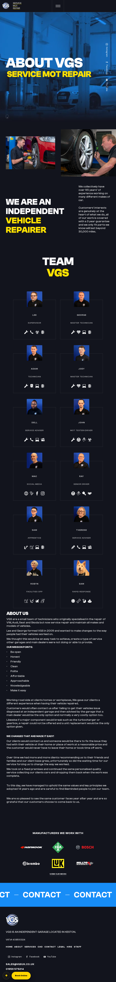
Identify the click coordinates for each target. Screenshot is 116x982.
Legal (61, 947)
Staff (77, 947)
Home (9, 947)
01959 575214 (15, 969)
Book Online (21, 976)
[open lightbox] (58, 153)
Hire (69, 947)
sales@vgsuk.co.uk (20, 964)
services (30, 947)
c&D (40, 947)
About (18, 947)
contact (50, 947)
